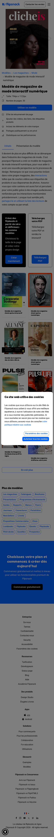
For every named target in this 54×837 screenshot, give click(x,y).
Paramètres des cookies (36, 433)
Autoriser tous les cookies (36, 439)
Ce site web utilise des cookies (24, 397)
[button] (5, 831)
